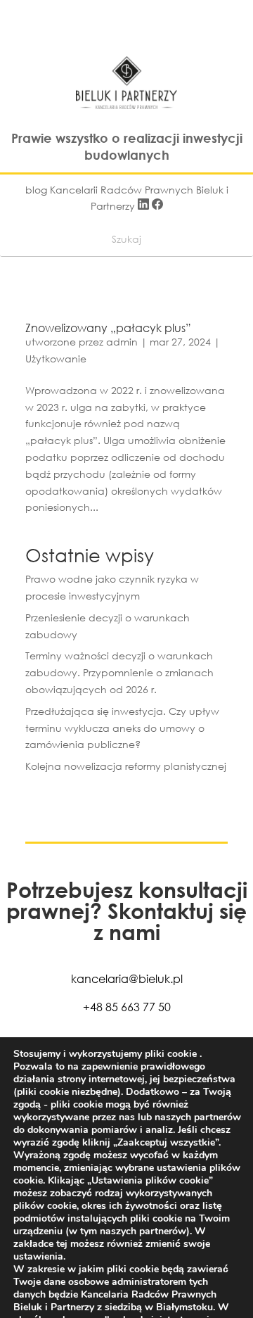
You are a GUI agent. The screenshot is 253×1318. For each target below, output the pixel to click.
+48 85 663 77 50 (127, 1006)
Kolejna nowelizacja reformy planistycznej (125, 766)
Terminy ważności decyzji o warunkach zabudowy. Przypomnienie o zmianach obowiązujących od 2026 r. (119, 672)
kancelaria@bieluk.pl (127, 978)
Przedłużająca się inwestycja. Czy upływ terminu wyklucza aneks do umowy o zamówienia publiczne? (122, 728)
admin (122, 341)
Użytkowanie (55, 358)
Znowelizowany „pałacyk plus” (108, 327)
